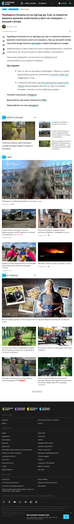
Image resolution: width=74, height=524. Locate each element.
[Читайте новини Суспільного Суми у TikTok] (36, 502)
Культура (41, 436)
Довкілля (5, 446)
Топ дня (41, 470)
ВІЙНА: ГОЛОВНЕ (30, 3)
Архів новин (43, 479)
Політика (5, 460)
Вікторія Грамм (12, 27)
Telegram (32, 94)
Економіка (6, 440)
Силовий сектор (8, 456)
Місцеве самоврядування (48, 453)
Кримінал (6, 436)
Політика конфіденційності (13, 486)
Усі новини (42, 3)
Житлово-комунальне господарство (17, 450)
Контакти (6, 479)
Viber (44, 100)
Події (4, 433)
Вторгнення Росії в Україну (48, 420)
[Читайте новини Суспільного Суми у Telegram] (25, 502)
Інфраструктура (44, 450)
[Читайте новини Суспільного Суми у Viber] (20, 502)
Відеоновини (7, 470)
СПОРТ (40, 423)
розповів (36, 43)
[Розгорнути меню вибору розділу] (22, 3)
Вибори (5, 443)
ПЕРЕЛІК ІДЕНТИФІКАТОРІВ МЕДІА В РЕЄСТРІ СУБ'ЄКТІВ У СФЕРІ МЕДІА (18, 490)
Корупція (41, 433)
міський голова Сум (59, 74)
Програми (42, 486)
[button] (3, 37)
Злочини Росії (7, 463)
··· (52, 3)
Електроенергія (13, 9)
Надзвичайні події (45, 443)
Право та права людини (11, 453)
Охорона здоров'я (45, 446)
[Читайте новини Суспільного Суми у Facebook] (4, 502)
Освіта (40, 440)
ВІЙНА (4, 9)
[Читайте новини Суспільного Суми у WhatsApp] (31, 502)
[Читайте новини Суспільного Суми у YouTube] (15, 502)
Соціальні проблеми (46, 463)
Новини (5, 420)
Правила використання (47, 483)
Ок (66, 516)
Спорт (4, 466)
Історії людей (43, 456)
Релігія (40, 460)
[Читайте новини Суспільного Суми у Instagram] (9, 502)
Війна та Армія (25, 9)
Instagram (33, 105)
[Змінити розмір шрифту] (70, 31)
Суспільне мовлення (10, 483)
